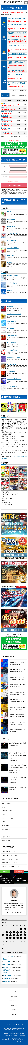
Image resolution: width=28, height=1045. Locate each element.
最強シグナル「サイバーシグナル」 (11, 866)
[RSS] (23, 1024)
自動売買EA (14, 1005)
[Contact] (20, 913)
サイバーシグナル (8, 956)
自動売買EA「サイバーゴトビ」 (10, 863)
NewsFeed (6, 981)
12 (10, 935)
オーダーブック (6, 840)
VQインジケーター (6, 836)
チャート (14, 1014)
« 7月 (2, 948)
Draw (4, 959)
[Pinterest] (14, 1024)
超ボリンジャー (7, 970)
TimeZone (6, 978)
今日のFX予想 (5, 871)
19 (10, 938)
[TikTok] (18, 1024)
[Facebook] (10, 913)
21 (17, 938)
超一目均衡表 (5, 825)
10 (3, 935)
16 (24, 935)
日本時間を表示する (7, 811)
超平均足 (4, 814)
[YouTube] (18, 913)
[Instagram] (15, 913)
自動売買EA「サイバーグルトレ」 (10, 851)
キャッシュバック (23, 95)
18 (6, 938)
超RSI (3, 822)
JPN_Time (6, 962)
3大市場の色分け (6, 829)
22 (21, 938)
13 (14, 935)
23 (24, 938)
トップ (14, 992)
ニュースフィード (6, 833)
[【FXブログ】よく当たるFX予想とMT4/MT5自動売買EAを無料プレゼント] (14, 2)
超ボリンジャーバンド (7, 818)
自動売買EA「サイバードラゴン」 (10, 859)
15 (21, 935)
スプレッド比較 (5, 95)
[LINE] (5, 1024)
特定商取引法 (21, 1033)
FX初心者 (14, 1010)
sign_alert (6, 964)
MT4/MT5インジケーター (14, 1001)
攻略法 (13, 95)
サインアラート (6, 807)
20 (14, 938)
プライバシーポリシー (13, 1033)
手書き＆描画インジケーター (9, 803)
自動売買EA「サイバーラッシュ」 (10, 855)
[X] (12, 913)
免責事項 (6, 1033)
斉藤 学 (14, 900)
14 (17, 935)
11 (6, 935)
